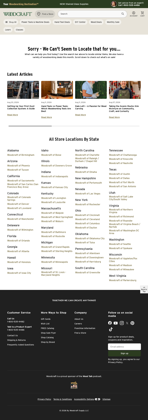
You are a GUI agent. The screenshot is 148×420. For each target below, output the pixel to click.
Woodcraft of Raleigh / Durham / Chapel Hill (87, 160)
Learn (8, 30)
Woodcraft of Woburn (52, 221)
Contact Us (12, 335)
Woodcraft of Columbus (87, 223)
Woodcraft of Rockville (53, 236)
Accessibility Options (84, 399)
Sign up (124, 353)
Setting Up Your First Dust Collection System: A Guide (21, 107)
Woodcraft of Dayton (86, 227)
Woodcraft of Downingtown (89, 257)
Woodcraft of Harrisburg (88, 261)
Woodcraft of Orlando (18, 240)
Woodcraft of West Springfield (57, 217)
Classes (19, 30)
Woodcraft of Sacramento (20, 180)
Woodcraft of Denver (18, 204)
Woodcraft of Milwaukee (121, 269)
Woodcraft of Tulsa (85, 242)
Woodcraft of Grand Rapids (55, 247)
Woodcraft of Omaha (86, 172)
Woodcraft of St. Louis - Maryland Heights (53, 273)
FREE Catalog (47, 328)
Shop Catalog (47, 337)
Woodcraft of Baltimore (53, 232)
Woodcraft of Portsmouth (88, 182)
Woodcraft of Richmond (121, 216)
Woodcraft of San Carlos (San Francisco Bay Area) (22, 185)
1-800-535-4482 (15, 321)
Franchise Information (84, 328)
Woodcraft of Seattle (120, 244)
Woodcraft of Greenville (87, 272)
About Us (78, 319)
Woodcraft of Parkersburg (122, 280)
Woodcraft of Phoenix (18, 165)
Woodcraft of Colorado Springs (19, 198)
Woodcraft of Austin (119, 174)
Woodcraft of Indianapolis (54, 176)
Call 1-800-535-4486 (129, 5)
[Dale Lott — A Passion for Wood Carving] (91, 90)
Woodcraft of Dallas (119, 178)
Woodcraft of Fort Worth (121, 182)
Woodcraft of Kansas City (54, 187)
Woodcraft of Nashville (121, 163)
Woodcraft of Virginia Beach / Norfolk (124, 225)
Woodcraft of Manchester (20, 219)
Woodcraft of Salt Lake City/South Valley (121, 198)
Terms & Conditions (62, 399)
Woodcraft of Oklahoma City (90, 238)
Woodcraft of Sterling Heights (56, 251)
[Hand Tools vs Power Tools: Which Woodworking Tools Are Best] (57, 90)
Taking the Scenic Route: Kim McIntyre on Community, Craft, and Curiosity (124, 108)
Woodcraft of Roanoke (120, 220)
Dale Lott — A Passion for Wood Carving (90, 107)
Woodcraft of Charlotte (87, 155)
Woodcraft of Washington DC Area (124, 232)
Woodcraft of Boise (51, 155)
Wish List (45, 323)
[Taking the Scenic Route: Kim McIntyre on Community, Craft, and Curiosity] (125, 90)
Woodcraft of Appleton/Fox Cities (123, 260)
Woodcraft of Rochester (87, 204)
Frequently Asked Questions (20, 345)
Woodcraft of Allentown (87, 253)
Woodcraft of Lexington (53, 198)
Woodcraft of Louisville (53, 202)
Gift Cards (45, 319)
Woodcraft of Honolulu (19, 262)
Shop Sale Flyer (48, 333)
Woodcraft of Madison (120, 265)
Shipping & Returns (16, 340)
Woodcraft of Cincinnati (87, 215)
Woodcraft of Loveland (19, 208)
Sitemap (106, 399)
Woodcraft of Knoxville (121, 159)
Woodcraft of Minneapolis (54, 262)
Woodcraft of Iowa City (19, 273)
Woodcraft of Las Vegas (87, 193)
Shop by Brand (48, 342)
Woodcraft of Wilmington (20, 229)
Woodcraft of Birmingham (20, 155)
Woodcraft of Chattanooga (123, 155)
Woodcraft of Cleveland (87, 219)
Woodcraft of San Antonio (122, 186)
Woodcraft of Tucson (18, 169)
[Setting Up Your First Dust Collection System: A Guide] (23, 90)
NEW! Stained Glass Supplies (74, 4)
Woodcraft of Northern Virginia (121, 211)
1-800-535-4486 (15, 330)
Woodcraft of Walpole (52, 213)
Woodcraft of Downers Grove (56, 165)
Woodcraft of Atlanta (18, 251)
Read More (12, 115)
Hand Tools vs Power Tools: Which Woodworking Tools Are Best (56, 108)
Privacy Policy (115, 362)
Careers (78, 323)
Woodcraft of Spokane (120, 248)
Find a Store (80, 333)
